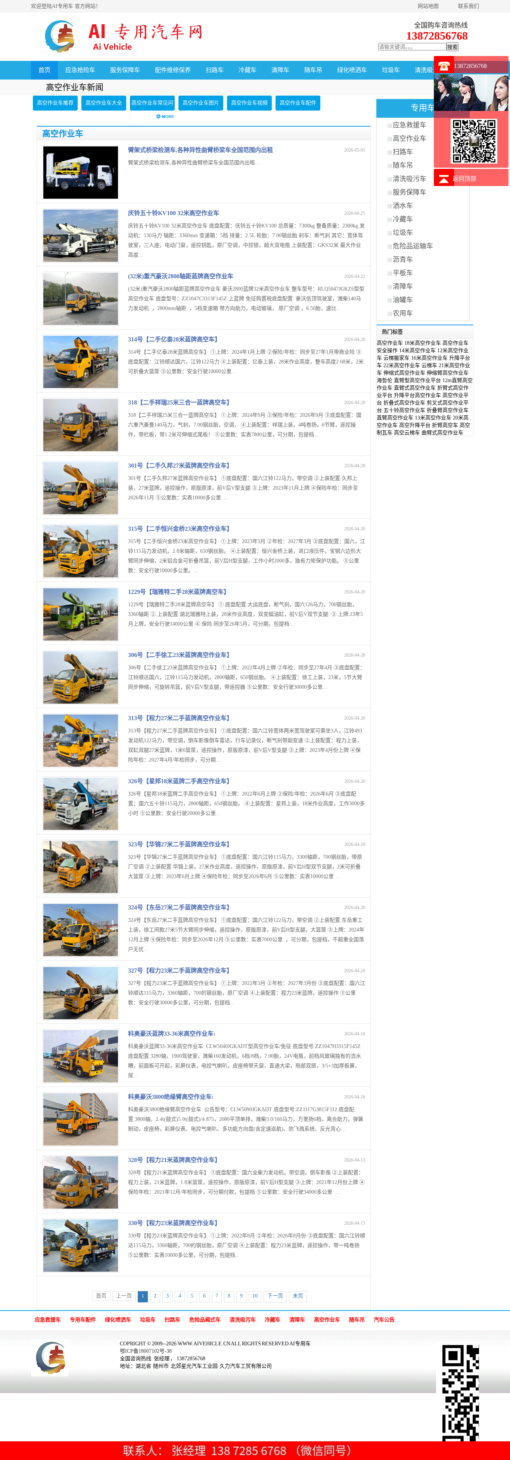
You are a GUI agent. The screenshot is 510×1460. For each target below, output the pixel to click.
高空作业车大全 (103, 103)
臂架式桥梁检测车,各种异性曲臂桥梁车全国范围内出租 (200, 150)
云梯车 (429, 365)
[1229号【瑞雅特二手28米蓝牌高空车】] (80, 639)
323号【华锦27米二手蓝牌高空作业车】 (180, 844)
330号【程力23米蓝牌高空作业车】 (174, 1223)
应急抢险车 (80, 70)
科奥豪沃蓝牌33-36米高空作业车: (171, 1033)
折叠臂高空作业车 (448, 410)
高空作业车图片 (201, 103)
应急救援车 (409, 125)
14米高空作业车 (417, 350)
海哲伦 (384, 380)
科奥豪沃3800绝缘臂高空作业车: (171, 1097)
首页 (44, 70)
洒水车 (403, 206)
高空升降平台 (414, 425)
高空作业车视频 (249, 103)
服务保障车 (125, 70)
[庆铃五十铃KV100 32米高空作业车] (80, 260)
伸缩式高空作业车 (404, 373)
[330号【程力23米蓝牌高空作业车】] (80, 1270)
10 (255, 1296)
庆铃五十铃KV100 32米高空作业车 (173, 213)
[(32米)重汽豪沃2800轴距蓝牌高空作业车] (80, 323)
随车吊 (313, 70)
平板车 (403, 273)
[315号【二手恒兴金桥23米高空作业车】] (80, 576)
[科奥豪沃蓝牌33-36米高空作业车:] (80, 1081)
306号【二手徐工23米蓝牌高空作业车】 (180, 655)
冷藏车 (247, 70)
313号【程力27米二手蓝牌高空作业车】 (180, 718)
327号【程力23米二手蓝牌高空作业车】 (180, 970)
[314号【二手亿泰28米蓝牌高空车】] (80, 386)
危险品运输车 (413, 246)
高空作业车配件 (298, 103)
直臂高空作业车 (395, 418)
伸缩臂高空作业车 (448, 373)
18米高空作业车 (422, 343)
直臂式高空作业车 (415, 388)
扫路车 (215, 70)
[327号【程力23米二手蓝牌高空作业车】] (80, 1017)
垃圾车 (391, 70)
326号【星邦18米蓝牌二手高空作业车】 (180, 781)
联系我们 (468, 6)
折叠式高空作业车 (404, 403)
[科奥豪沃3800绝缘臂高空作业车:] (80, 1144)
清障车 (280, 70)
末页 (298, 1296)
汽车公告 (384, 1320)
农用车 (403, 313)
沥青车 (403, 259)
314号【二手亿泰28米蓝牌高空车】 (174, 339)
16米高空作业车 (429, 358)
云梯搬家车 (396, 358)
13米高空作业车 (433, 418)
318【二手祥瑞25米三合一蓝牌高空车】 (180, 402)
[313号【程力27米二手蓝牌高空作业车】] (80, 765)
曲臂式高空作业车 (442, 432)
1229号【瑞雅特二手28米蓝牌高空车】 (179, 592)
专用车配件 (83, 1320)
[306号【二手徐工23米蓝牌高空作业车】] (80, 702)
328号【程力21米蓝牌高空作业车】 (174, 1160)
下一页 (275, 1296)
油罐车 (403, 300)
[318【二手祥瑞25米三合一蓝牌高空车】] (80, 449)
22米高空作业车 (401, 365)
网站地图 (428, 6)
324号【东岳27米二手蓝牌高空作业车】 (180, 907)
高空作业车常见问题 (152, 110)
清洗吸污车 (430, 70)
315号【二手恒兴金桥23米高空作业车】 (180, 529)
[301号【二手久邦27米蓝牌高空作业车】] (80, 512)
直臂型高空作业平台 (417, 380)
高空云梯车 (407, 432)
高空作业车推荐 (55, 103)
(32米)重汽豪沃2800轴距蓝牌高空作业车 (180, 276)
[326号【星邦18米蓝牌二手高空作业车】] (80, 828)
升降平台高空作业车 (417, 395)
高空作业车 (409, 138)
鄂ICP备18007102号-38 (146, 1351)
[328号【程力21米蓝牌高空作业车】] (80, 1207)
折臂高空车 (445, 425)
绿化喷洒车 (352, 70)
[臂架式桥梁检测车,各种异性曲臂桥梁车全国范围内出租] (80, 197)
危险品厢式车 (205, 1320)
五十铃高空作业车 (404, 410)
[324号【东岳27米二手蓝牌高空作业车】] (80, 954)
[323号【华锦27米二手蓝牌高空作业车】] (80, 891)
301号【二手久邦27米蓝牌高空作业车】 (180, 465)
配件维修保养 (173, 70)
